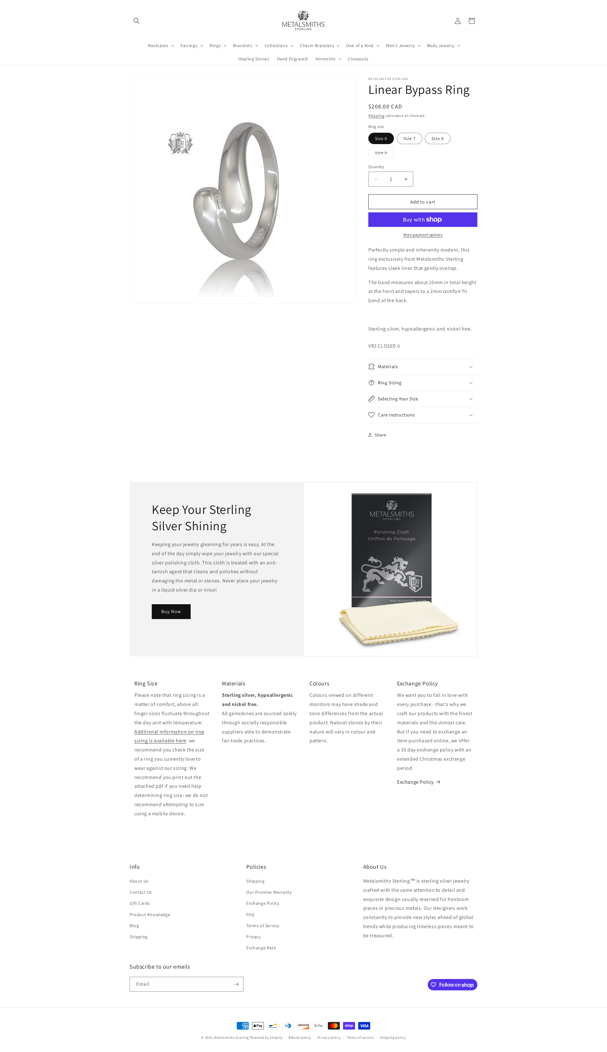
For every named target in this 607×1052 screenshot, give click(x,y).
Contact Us (141, 892)
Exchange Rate (261, 948)
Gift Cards (140, 903)
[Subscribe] (236, 984)
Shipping (376, 115)
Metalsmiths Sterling (231, 1037)
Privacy (253, 937)
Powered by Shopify (266, 1037)
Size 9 (384, 153)
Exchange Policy (415, 782)
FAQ (250, 914)
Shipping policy (393, 1037)
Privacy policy (329, 1037)
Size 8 (438, 138)
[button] (137, 21)
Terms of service (360, 1037)
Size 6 (381, 138)
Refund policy (300, 1037)
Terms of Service (262, 925)
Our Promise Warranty (268, 892)
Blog (134, 925)
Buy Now (171, 612)
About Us (139, 881)
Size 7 (409, 138)
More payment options (422, 234)
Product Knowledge (150, 914)
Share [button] (380, 435)
